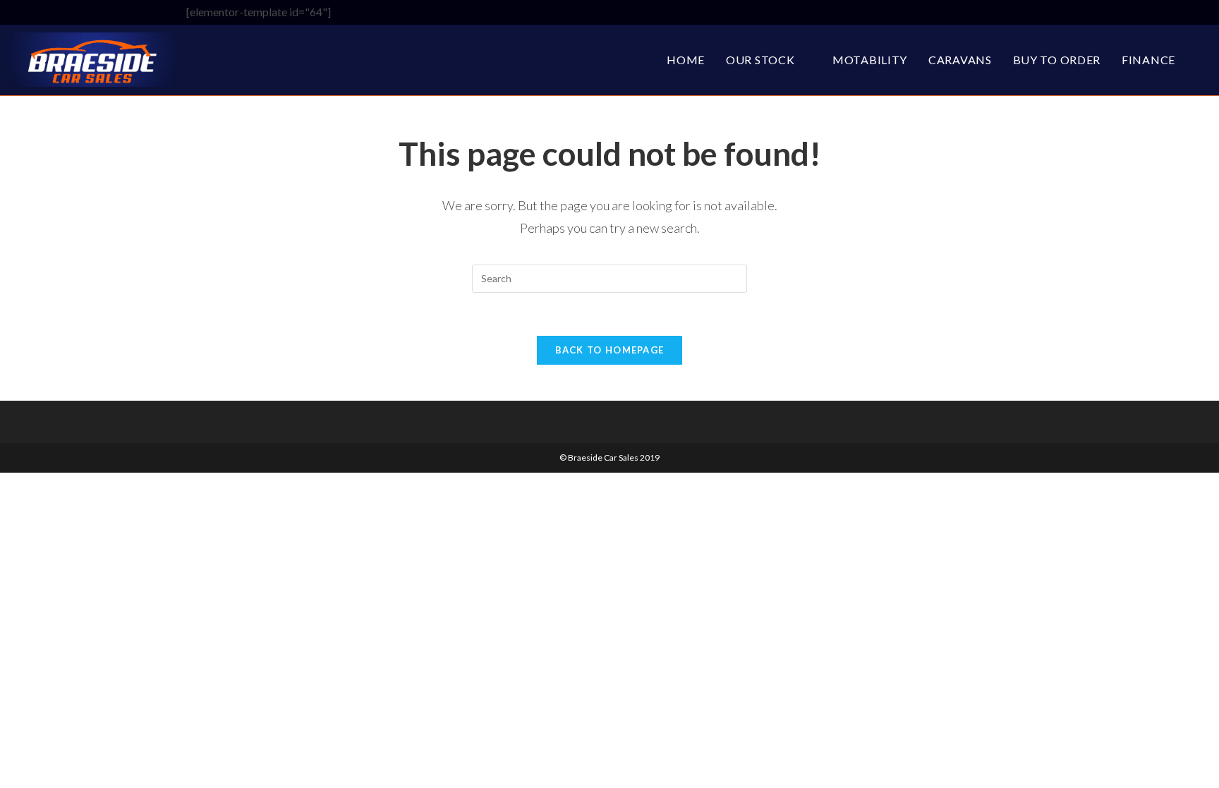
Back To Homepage (610, 350)
